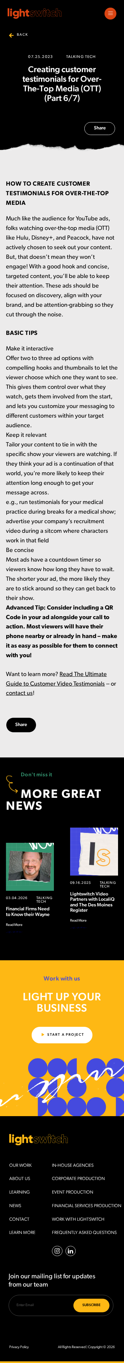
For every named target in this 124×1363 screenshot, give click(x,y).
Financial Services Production (86, 1206)
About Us (19, 1179)
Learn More (22, 1233)
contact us (19, 693)
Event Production (72, 1192)
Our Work (20, 1165)
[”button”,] (110, 14)
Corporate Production (78, 1179)
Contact (19, 1219)
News (15, 1206)
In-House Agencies (73, 1165)
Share (100, 128)
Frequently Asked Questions (84, 1233)
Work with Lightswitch (78, 1219)
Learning (19, 1192)
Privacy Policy (19, 1347)
